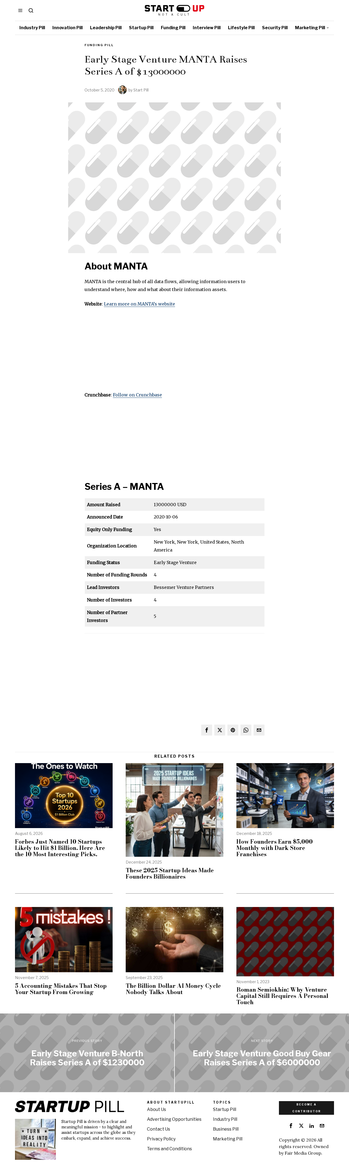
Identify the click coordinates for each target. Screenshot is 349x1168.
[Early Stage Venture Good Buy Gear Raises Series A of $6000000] (262, 1052)
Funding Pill (99, 45)
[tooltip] (206, 730)
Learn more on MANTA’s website (139, 304)
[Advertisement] (174, 353)
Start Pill (141, 90)
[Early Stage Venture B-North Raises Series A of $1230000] (87, 1052)
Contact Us (158, 1129)
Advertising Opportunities (174, 1119)
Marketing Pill (227, 1139)
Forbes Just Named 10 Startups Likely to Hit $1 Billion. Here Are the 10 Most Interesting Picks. (60, 847)
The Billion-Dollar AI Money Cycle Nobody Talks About (173, 989)
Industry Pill (225, 1119)
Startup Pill (224, 1109)
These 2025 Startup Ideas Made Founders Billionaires (170, 873)
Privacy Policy (161, 1139)
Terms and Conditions (169, 1148)
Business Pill (226, 1129)
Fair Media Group (303, 1153)
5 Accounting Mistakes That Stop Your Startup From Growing (61, 989)
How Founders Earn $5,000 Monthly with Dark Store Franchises (274, 847)
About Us (156, 1109)
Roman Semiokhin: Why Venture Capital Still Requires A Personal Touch (282, 995)
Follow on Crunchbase (137, 395)
